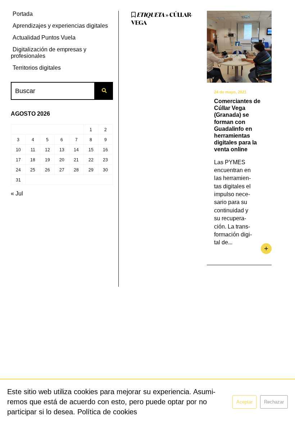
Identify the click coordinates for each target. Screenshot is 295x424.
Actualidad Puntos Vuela (44, 37)
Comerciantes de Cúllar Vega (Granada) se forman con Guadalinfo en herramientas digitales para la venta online (237, 125)
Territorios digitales (37, 68)
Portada (23, 14)
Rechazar (274, 402)
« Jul (17, 193)
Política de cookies (107, 412)
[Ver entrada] (239, 47)
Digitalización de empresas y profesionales (48, 52)
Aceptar (244, 402)
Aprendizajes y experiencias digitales (60, 26)
